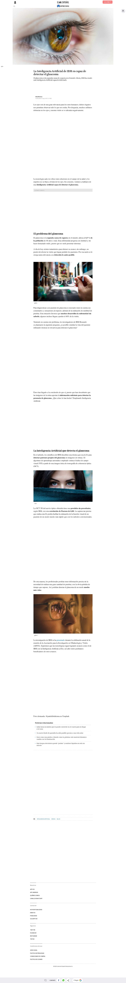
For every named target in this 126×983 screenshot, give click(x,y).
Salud (58, 819)
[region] (49, 87)
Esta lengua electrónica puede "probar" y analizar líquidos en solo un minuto (61, 744)
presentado (61, 640)
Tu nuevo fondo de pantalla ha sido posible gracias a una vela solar (60, 733)
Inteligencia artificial (43, 819)
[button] (58, 980)
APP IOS (32, 889)
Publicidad (33, 916)
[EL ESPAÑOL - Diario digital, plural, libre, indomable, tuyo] (63, 2)
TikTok (32, 939)
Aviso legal (33, 950)
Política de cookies (36, 959)
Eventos (32, 912)
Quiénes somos (35, 895)
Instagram (33, 936)
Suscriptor (33, 919)
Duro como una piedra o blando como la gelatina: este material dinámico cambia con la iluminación (62, 738)
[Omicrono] (63, 6)
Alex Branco (38, 96)
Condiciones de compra (37, 956)
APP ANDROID (34, 892)
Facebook (33, 933)
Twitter (32, 930)
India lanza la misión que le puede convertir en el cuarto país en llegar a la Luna (61, 728)
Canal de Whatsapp (36, 898)
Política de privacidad (37, 953)
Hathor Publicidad (36, 909)
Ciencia (53, 819)
